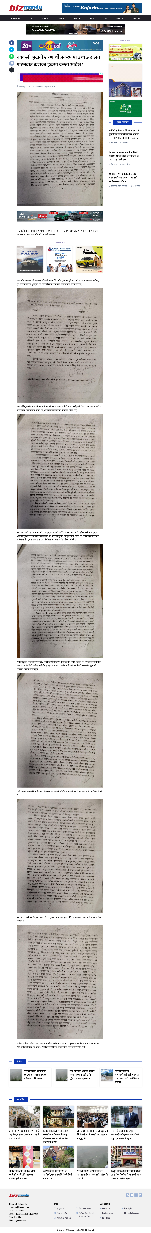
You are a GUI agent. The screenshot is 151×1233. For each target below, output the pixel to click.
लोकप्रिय (21, 1099)
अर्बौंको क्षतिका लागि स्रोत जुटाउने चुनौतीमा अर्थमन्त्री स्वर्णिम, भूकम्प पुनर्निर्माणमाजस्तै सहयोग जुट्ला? (124, 134)
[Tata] (89, 259)
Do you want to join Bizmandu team (86, 1215)
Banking (61, 18)
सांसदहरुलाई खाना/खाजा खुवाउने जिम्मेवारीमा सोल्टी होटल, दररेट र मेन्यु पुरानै (92, 1134)
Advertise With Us (64, 1217)
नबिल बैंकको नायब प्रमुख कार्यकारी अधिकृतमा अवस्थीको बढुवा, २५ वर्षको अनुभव (125, 1134)
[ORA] (60, 216)
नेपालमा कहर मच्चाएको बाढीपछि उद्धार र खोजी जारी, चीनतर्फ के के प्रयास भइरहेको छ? (124, 156)
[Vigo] (30, 259)
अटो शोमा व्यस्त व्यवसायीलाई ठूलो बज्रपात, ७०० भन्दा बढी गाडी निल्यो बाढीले (127, 1076)
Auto (105, 18)
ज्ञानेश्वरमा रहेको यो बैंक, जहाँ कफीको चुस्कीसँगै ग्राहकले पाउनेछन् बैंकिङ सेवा (22, 1175)
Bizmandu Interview (131, 1213)
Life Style (136, 18)
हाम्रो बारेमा (61, 1208)
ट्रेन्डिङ (19, 1061)
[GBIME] (60, 259)
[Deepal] (75, 29)
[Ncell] (60, 45)
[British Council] (60, 77)
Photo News (120, 18)
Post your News (85, 1208)
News (31, 18)
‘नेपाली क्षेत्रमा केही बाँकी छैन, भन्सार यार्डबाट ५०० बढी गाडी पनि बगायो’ (35, 1075)
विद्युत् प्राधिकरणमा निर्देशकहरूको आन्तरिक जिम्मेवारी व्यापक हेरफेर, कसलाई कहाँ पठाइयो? (126, 1175)
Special (91, 18)
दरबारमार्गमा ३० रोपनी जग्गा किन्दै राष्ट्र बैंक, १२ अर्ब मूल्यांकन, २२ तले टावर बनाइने (24, 1134)
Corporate (46, 18)
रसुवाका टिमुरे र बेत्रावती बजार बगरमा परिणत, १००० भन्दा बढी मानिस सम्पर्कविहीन (123, 178)
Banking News (107, 1213)
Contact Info (62, 1213)
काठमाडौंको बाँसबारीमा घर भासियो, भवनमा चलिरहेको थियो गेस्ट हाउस (58, 1175)
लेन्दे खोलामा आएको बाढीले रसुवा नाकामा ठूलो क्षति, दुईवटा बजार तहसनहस (82, 1075)
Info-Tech (76, 18)
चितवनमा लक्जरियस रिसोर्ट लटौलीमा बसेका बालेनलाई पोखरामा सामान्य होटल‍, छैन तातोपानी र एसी (55, 1136)
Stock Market (15, 18)
